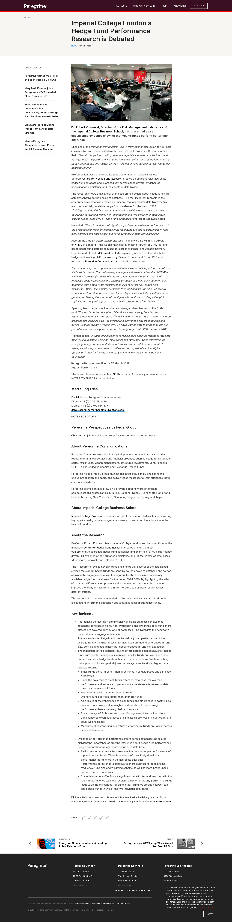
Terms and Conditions (100, 903)
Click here (77, 435)
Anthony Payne (116, 257)
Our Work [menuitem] (118, 890)
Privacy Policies (82, 903)
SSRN (116, 374)
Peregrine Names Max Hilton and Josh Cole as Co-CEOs (41, 77)
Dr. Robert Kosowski (85, 127)
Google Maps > (80, 885)
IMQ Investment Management (114, 253)
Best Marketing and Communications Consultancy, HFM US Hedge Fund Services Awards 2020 (41, 110)
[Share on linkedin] (88, 818)
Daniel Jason (79, 397)
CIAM (154, 244)
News (74, 46)
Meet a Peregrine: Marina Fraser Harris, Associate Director (39, 128)
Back (30, 17)
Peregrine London (84, 865)
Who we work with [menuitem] (144, 5)
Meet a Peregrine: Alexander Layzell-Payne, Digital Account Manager (39, 145)
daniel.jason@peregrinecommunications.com (98, 409)
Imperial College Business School (100, 131)
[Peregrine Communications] (35, 6)
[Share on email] (106, 818)
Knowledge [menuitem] (180, 5)
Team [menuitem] (164, 5)
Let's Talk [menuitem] (198, 5)
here (127, 374)
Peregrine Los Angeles (178, 865)
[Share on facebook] (82, 818)
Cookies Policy (206, 907)
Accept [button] (209, 914)
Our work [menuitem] (121, 5)
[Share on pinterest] (100, 818)
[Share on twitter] (94, 818)
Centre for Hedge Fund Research (102, 178)
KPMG (78, 244)
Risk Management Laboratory (142, 127)
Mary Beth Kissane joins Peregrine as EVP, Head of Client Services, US (40, 92)
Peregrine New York (130, 865)
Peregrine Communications (101, 261)
